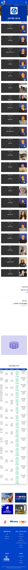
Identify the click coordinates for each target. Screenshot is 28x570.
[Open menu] (26, 2)
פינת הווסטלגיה (21, 556)
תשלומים (21, 562)
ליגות (7, 534)
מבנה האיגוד (21, 536)
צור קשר (21, 560)
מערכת (21, 547)
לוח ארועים (7, 538)
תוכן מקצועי (21, 534)
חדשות (21, 538)
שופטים (21, 545)
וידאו (21, 558)
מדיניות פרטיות (21, 540)
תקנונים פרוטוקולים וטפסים (21, 543)
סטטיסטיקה (7, 536)
